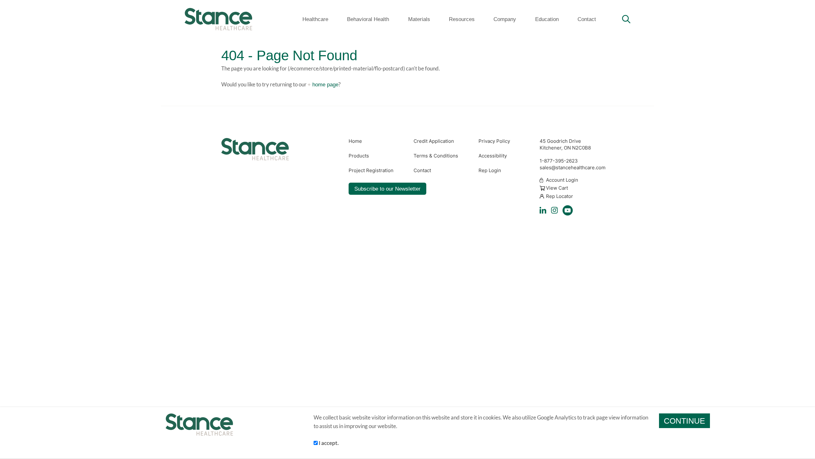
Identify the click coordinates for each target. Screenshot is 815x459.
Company (504, 19)
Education (547, 19)
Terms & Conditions (436, 156)
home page (325, 84)
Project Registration (371, 170)
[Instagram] (554, 210)
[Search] (626, 19)
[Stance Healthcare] (218, 19)
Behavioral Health (368, 19)
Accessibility (492, 156)
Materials (419, 19)
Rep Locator (559, 196)
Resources (462, 19)
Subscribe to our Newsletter (387, 189)
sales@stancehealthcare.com (573, 168)
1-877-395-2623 (559, 161)
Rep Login (489, 170)
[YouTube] (568, 210)
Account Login (562, 180)
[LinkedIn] (543, 210)
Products (359, 156)
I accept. (328, 443)
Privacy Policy (494, 141)
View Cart (557, 188)
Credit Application (434, 141)
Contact (587, 19)
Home (355, 141)
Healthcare (315, 19)
